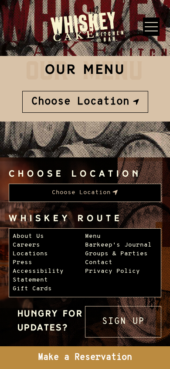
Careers (26, 245)
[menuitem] (85, 102)
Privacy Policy (112, 271)
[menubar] (85, 102)
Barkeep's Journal (118, 245)
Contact (98, 262)
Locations (30, 254)
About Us (28, 236)
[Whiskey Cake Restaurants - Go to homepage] (85, 28)
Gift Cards (32, 288)
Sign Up (123, 321)
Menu (93, 236)
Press (22, 262)
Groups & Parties (116, 254)
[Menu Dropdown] (151, 26)
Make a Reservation (85, 357)
